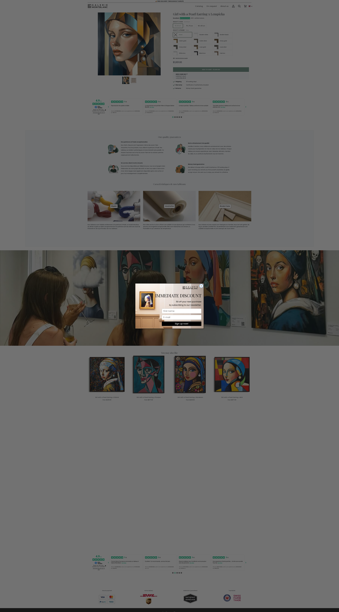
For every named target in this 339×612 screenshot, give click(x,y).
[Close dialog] (201, 286)
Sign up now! (181, 323)
